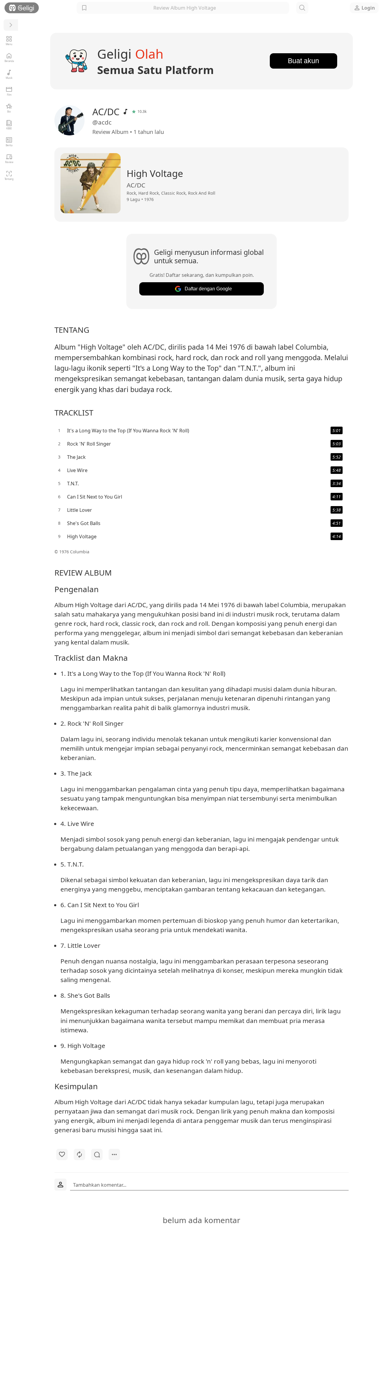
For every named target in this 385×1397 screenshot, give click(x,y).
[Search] (302, 8)
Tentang (9, 179)
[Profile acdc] (72, 120)
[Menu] (11, 25)
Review (9, 162)
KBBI (9, 128)
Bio (9, 111)
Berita (9, 145)
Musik (9, 77)
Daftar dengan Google (208, 288)
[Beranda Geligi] (22, 7)
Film (9, 94)
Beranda (9, 61)
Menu (9, 44)
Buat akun (303, 61)
